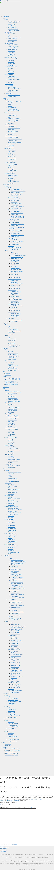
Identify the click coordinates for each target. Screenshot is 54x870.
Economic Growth (12, 170)
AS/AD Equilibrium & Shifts (14, 142)
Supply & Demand (9, 43)
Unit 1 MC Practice (15, 263)
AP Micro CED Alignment (14, 21)
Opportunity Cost (12, 38)
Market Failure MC (15, 244)
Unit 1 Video (11, 41)
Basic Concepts (9, 32)
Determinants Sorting (16, 198)
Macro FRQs (8, 375)
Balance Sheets (11, 154)
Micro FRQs (8, 373)
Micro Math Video (12, 27)
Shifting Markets (15, 261)
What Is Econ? (11, 33)
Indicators (10, 364)
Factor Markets (9, 74)
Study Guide (11, 103)
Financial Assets (12, 150)
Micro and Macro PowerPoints (12, 379)
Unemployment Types (16, 269)
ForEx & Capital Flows (13, 181)
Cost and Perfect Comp (14, 209)
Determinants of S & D (16, 258)
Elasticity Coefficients (13, 46)
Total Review (6, 16)
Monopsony (11, 81)
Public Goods (14, 239)
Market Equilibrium (12, 49)
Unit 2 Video (11, 55)
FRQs (4, 371)
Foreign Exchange (15, 315)
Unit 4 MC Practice (15, 302)
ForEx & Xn (10, 178)
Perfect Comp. (11, 63)
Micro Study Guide (12, 22)
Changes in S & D (15, 200)
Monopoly (10, 68)
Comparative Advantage (14, 36)
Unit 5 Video (11, 82)
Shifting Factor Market (16, 230)
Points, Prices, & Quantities (17, 206)
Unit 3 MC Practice (15, 288)
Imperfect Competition (11, 66)
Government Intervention (14, 88)
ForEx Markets (11, 176)
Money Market (11, 156)
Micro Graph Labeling (16, 247)
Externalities (11, 85)
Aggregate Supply (12, 140)
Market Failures (9, 84)
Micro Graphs (11, 24)
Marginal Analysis (12, 40)
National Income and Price (11, 136)
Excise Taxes (11, 52)
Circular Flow (11, 126)
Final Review (11, 246)
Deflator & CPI (14, 274)
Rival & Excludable (12, 87)
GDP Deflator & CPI (13, 131)
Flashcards (5, 348)
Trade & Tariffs (11, 54)
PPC (9, 35)
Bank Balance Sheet (15, 294)
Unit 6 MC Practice (15, 316)
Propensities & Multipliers (17, 283)
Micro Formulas (12, 25)
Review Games (6, 184)
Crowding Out (11, 169)
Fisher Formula (11, 151)
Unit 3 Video (11, 65)
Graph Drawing (6, 323)
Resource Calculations (16, 232)
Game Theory (14, 220)
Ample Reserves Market (16, 299)
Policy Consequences (10, 162)
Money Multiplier (15, 296)
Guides (7, 19)
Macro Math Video (12, 107)
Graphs (9, 104)
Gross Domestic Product (14, 128)
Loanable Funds (12, 159)
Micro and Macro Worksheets (12, 378)
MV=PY (10, 167)
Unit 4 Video (11, 73)
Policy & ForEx (11, 180)
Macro (4, 98)
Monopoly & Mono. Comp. (14, 331)
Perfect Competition (13, 329)
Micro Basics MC (15, 195)
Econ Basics (8, 112)
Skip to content (4, 0)
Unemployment (11, 129)
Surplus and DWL (12, 47)
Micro (4, 18)
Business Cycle (11, 132)
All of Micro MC (14, 249)
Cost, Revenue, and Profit (17, 189)
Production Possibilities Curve (18, 191)
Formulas (10, 106)
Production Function (13, 59)
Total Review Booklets (10, 381)
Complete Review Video (14, 30)
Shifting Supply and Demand (13, 800)
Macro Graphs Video (13, 109)
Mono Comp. (11, 71)
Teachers (5, 376)
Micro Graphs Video (13, 29)
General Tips (8, 93)
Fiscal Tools (11, 145)
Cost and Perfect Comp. (11, 57)
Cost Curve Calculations (17, 213)
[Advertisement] (27, 766)
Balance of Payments (13, 175)
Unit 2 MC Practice (15, 277)
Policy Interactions (12, 164)
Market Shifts (14, 202)
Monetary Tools (12, 158)
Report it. (14, 844)
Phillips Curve (11, 165)
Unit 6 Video (11, 92)
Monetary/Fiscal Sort (16, 285)
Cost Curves (11, 60)
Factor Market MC (15, 236)
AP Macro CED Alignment (14, 101)
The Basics (10, 187)
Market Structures (15, 222)
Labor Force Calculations (17, 271)
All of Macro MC (15, 321)
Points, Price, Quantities (14, 95)
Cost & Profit (11, 62)
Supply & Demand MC (16, 208)
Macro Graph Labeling (16, 320)
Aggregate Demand (13, 137)
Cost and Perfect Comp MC (17, 217)
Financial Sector (9, 148)
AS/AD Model (14, 282)
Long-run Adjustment (13, 143)
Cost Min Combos (15, 233)
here (33, 808)
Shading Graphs (12, 96)
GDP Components (15, 268)
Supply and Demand (13, 44)
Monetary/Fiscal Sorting (16, 305)
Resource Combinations (14, 79)
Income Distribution (13, 90)
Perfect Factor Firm (13, 77)
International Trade (10, 173)
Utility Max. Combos (16, 194)
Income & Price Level (13, 365)
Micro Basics (11, 351)
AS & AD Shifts (14, 280)
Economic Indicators (10, 125)
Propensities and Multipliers (15, 139)
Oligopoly (10, 70)
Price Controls (11, 51)
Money (9, 153)
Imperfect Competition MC (17, 227)
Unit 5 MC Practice (15, 310)
